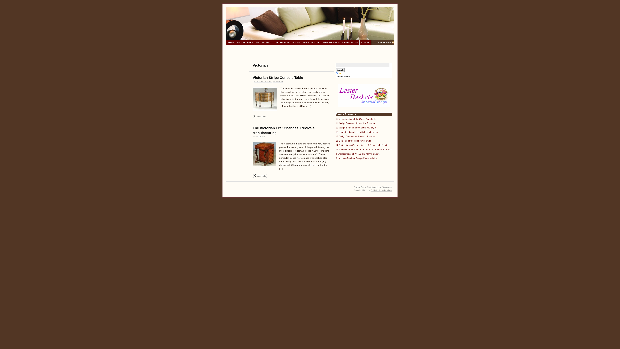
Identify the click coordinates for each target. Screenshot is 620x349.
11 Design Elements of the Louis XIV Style (356, 128)
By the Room (264, 43)
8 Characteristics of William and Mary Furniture (358, 154)
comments (260, 117)
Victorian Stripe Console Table (278, 78)
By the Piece (245, 43)
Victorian (278, 81)
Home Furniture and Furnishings (310, 23)
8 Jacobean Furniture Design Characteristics (356, 158)
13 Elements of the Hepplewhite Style (353, 141)
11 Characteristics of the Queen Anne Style (356, 119)
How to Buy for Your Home (340, 43)
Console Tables (263, 81)
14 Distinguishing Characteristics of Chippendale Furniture (363, 145)
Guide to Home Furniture (381, 190)
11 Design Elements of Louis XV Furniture (355, 123)
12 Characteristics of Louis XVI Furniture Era (357, 132)
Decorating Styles (288, 43)
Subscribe (384, 42)
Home (231, 43)
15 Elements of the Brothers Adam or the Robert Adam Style (364, 149)
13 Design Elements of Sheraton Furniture (355, 136)
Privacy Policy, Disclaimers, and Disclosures (373, 187)
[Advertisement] (310, 52)
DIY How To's (311, 43)
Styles (365, 43)
